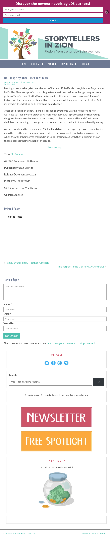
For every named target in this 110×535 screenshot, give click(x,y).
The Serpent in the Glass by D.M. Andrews (80, 266)
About (51, 64)
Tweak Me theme (87, 533)
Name (7, 304)
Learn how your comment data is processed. (71, 343)
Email (7, 313)
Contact (85, 64)
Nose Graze (102, 533)
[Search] (98, 382)
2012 (13, 84)
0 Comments (29, 82)
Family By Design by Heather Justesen (27, 262)
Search (13, 375)
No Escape (17, 154)
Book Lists (36, 64)
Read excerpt (55, 147)
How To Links (68, 64)
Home (23, 64)
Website (8, 323)
